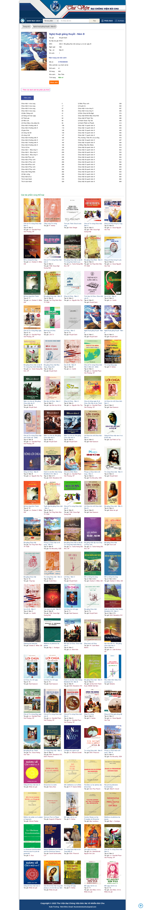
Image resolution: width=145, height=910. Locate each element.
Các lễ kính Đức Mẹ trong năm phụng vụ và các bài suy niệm (53, 887)
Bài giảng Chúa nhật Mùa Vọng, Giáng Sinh (51, 366)
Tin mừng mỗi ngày (70, 886)
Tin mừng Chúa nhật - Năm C (53, 577)
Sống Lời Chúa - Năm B (31, 472)
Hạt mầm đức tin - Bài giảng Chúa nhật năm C (113, 644)
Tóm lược (27, 98)
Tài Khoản (121, 21)
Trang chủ (26, 26)
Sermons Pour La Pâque (51, 817)
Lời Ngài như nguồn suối (71, 750)
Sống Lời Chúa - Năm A (71, 401)
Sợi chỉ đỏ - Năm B (70, 365)
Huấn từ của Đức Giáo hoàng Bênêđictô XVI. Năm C (53, 473)
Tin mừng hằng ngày (110, 365)
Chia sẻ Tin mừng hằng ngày (32, 330)
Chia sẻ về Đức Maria (70, 472)
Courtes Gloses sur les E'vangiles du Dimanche (91, 818)
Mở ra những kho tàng (30, 260)
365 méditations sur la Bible (72, 785)
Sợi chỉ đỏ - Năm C (29, 609)
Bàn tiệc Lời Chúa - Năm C (52, 401)
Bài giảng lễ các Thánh (31, 750)
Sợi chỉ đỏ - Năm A (110, 296)
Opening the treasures (30, 643)
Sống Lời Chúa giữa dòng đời (113, 714)
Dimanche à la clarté (50, 785)
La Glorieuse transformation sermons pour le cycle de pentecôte (32, 851)
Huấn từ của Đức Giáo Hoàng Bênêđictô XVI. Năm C (113, 610)
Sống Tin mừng (89, 714)
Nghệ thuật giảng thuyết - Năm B (44, 26)
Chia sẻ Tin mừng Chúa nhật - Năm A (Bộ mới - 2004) (93, 366)
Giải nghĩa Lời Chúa (90, 849)
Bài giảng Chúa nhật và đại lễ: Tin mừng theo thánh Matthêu (33, 366)
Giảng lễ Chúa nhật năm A (32, 785)
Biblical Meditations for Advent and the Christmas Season (53, 850)
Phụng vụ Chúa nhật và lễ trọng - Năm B (52, 543)
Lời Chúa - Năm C (69, 330)
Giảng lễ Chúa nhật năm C (32, 886)
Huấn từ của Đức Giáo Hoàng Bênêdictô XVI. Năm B (73, 681)
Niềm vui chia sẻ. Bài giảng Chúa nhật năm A (72, 436)
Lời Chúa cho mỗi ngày (71, 609)
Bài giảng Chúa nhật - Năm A (113, 506)
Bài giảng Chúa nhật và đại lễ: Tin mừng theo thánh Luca (73, 261)
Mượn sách (54, 82)
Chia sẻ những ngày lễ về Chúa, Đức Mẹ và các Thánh (93, 402)
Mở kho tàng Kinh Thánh (31, 296)
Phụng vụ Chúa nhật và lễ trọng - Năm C (92, 473)
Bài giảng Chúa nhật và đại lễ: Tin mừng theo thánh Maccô (73, 543)
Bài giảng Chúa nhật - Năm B (53, 296)
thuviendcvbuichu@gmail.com (85, 907)
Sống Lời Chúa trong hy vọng (113, 223)
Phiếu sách (108, 21)
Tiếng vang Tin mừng (50, 223)
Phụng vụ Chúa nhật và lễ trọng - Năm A (112, 751)
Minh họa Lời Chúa (49, 330)
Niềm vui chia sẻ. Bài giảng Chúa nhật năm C (52, 436)
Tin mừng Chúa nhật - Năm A (113, 472)
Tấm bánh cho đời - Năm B (52, 609)
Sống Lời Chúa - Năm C (71, 296)
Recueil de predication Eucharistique (111, 786)
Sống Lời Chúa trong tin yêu (112, 260)
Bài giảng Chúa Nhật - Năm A (93, 260)
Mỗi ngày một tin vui (70, 817)
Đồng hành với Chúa (90, 643)
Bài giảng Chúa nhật (30, 542)
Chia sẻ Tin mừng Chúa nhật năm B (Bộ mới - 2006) (32, 436)
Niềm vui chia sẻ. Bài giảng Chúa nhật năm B (32, 402)
